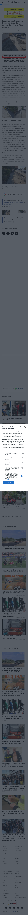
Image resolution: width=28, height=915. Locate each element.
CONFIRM (8, 482)
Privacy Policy (22, 488)
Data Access (14, 488)
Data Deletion (5, 488)
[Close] (25, 427)
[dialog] (14, 457)
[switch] (22, 457)
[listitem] (14, 454)
